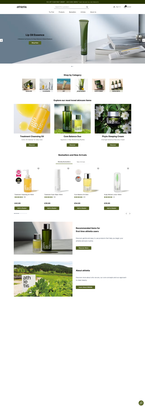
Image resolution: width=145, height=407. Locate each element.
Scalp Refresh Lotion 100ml (112, 194)
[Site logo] (22, 6)
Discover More (83, 248)
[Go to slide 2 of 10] (15, 213)
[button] (141, 403)
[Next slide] (143, 40)
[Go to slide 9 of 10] (25, 213)
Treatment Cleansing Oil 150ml (24, 194)
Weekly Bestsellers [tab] (64, 162)
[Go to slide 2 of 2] (73, 66)
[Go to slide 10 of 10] (26, 213)
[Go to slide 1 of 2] (71, 66)
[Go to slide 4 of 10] (18, 213)
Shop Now (35, 43)
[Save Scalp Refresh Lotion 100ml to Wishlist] (128, 168)
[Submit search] (87, 7)
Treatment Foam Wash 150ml (53, 194)
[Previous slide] (1, 40)
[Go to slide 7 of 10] (22, 213)
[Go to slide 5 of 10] (19, 213)
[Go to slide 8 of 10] (23, 213)
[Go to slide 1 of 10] (14, 213)
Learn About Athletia (85, 287)
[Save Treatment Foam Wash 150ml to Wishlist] (68, 168)
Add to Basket (22, 208)
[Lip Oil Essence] (72, 39)
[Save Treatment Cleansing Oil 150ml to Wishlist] (38, 168)
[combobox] (71, 7)
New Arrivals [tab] (81, 162)
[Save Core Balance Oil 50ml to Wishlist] (98, 168)
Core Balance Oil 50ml (81, 194)
